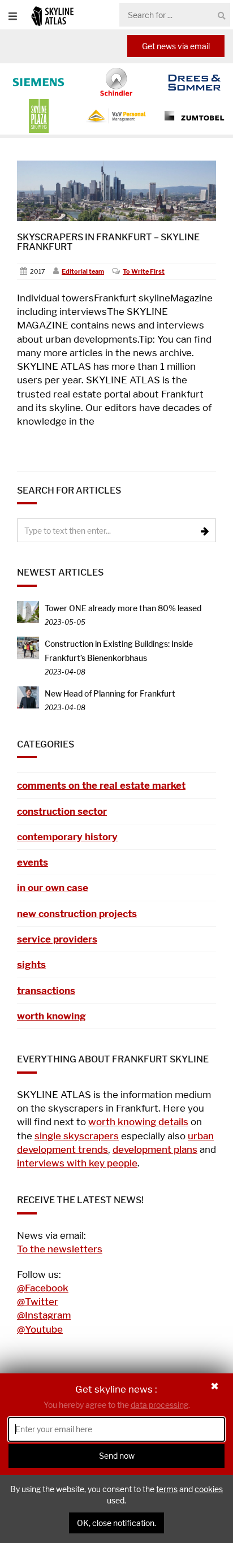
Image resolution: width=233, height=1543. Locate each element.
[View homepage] (52, 15)
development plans (155, 1149)
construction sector (62, 811)
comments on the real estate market (101, 785)
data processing (159, 1405)
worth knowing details (138, 1121)
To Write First (144, 271)
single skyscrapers (76, 1136)
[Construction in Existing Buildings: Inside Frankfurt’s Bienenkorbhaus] (28, 647)
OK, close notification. (116, 1523)
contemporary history (67, 836)
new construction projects (77, 913)
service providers (57, 939)
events (32, 862)
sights (31, 964)
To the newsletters (59, 1249)
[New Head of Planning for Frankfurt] (28, 697)
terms (167, 1489)
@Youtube (40, 1329)
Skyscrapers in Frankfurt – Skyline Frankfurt (108, 242)
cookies (209, 1489)
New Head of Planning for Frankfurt (110, 693)
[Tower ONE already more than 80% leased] (28, 611)
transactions (46, 990)
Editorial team (83, 271)
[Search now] (221, 15)
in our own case (52, 887)
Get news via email (176, 46)
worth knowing (51, 1016)
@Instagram (44, 1315)
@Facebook (42, 1288)
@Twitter (37, 1301)
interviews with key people (77, 1163)
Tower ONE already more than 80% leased (123, 608)
